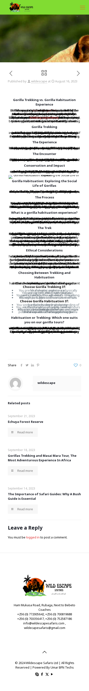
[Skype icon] (37, 674)
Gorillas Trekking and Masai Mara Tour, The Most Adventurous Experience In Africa (42, 457)
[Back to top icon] (45, 652)
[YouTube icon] (52, 674)
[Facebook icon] (42, 674)
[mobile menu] (83, 7)
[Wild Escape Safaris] (20, 7)
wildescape (39, 81)
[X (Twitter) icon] (47, 674)
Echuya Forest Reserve (25, 422)
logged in (33, 537)
